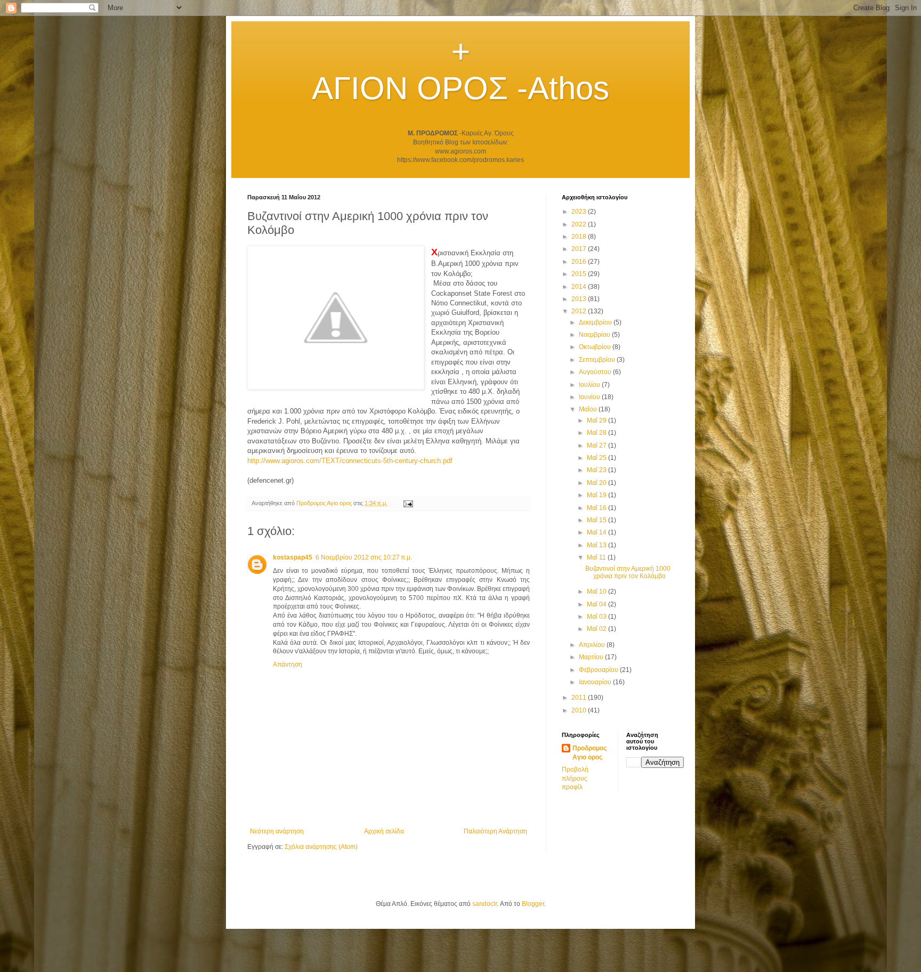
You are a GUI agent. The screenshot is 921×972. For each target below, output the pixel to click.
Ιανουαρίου (596, 682)
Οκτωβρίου (595, 347)
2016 (579, 261)
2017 (579, 249)
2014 (579, 286)
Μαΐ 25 (597, 457)
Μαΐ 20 (597, 483)
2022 (579, 224)
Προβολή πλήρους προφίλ (575, 778)
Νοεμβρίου (595, 334)
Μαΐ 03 (597, 616)
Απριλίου (593, 645)
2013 (579, 299)
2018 (579, 236)
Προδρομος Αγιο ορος (589, 752)
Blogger (533, 904)
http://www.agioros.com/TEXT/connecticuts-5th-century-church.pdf (350, 461)
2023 (579, 211)
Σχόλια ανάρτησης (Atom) (321, 847)
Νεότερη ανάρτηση (277, 831)
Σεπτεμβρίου (598, 359)
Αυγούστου (596, 372)
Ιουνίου (590, 397)
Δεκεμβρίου (596, 322)
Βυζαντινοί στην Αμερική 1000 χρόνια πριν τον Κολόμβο (627, 572)
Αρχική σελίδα (384, 831)
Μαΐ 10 (597, 591)
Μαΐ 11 (597, 557)
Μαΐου (589, 409)
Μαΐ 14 (597, 532)
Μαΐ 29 (597, 420)
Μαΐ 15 (597, 520)
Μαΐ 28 (597, 432)
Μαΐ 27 (597, 445)
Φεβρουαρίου (599, 670)
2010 (579, 710)
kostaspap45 (292, 557)
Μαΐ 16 (597, 508)
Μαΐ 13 (597, 545)
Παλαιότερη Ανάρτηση (495, 831)
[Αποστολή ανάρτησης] (408, 503)
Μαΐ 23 (597, 470)
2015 (579, 274)
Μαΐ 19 (597, 495)
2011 (579, 697)
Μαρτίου (592, 657)
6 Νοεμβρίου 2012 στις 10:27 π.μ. (364, 557)
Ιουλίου (590, 384)
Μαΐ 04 (597, 604)
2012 (579, 311)
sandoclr (484, 904)
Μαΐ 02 (597, 629)
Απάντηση (287, 664)
